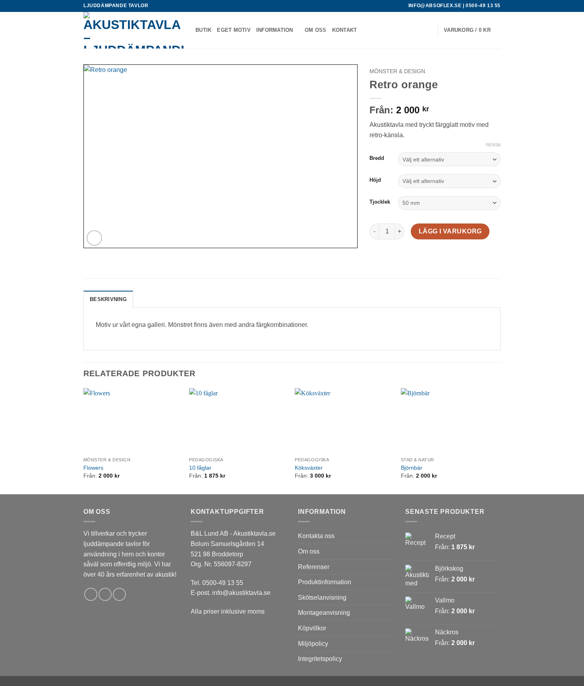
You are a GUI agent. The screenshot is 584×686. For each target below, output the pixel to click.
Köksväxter (309, 467)
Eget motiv (234, 30)
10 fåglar (200, 467)
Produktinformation (324, 582)
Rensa (493, 144)
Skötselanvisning (322, 597)
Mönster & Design (397, 71)
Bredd (376, 158)
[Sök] (415, 30)
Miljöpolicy (313, 643)
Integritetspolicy (320, 658)
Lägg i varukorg (450, 231)
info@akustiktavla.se (241, 592)
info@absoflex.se (435, 5)
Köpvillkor (312, 628)
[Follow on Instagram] (105, 594)
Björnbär (411, 467)
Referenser (313, 567)
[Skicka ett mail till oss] (119, 594)
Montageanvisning (324, 612)
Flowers (93, 467)
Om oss (316, 30)
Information (274, 30)
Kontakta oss (316, 535)
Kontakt (344, 30)
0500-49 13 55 (483, 5)
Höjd (375, 180)
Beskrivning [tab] (108, 299)
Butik (203, 30)
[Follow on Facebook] (90, 594)
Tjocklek (379, 202)
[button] (428, 30)
